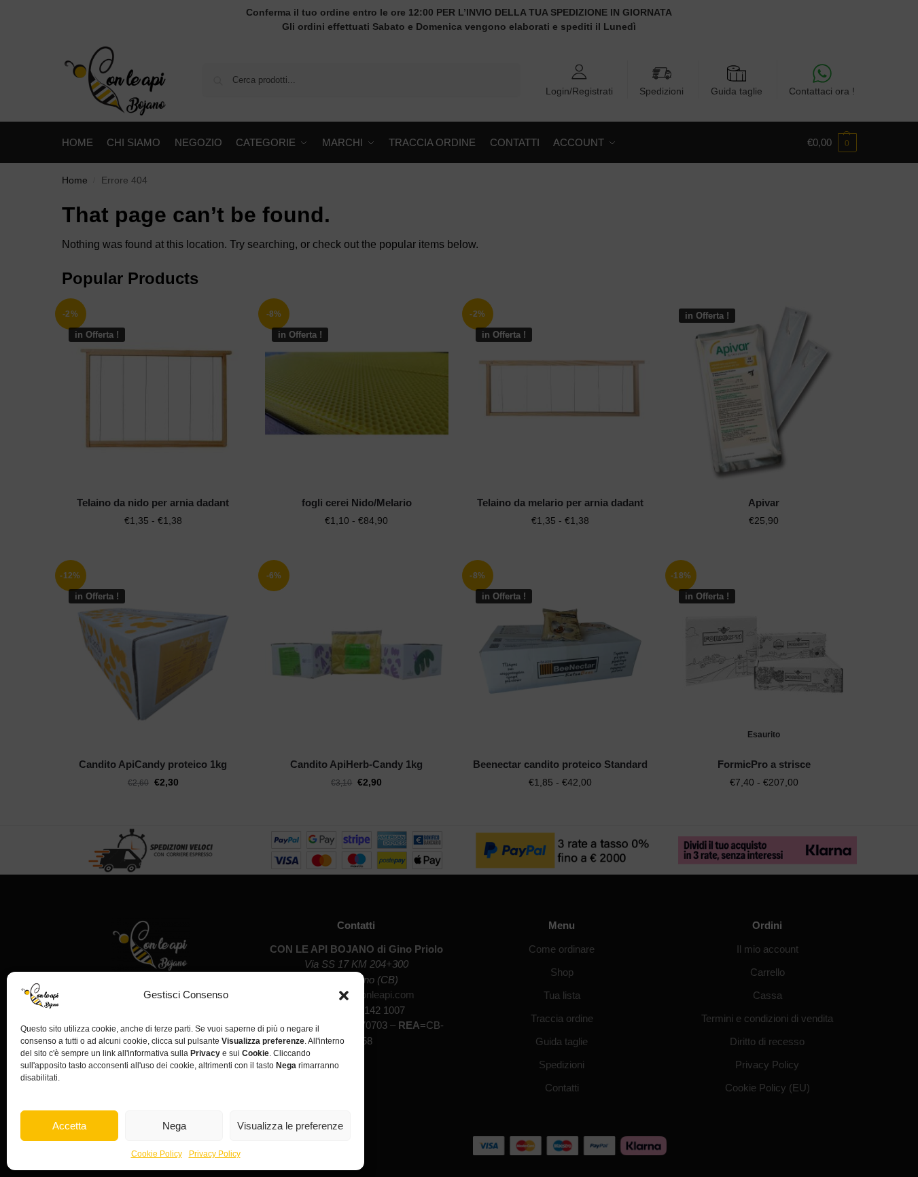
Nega (174, 1125)
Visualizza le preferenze (290, 1125)
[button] (344, 995)
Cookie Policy (156, 1154)
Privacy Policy (215, 1154)
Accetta (69, 1125)
